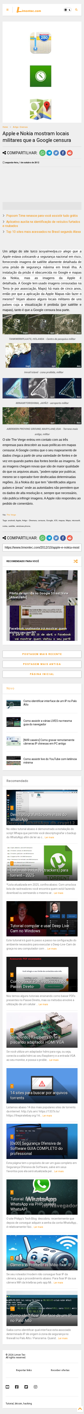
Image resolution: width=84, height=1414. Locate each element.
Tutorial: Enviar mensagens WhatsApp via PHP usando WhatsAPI (33, 1204)
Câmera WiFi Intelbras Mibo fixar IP (40, 1265)
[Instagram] (35, 1387)
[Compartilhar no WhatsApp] (42, 155)
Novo (10, 688)
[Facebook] (17, 1387)
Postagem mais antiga (42, 664)
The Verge (11, 515)
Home (5, 127)
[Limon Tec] (29, 11)
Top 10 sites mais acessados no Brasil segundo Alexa (43, 232)
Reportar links (24, 1370)
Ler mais (49, 837)
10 (12, 1308)
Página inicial (42, 674)
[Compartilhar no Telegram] (49, 155)
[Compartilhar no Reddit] (70, 155)
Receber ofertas (60, 1370)
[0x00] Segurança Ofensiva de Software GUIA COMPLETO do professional (36, 1148)
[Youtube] (7, 1387)
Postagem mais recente (42, 654)
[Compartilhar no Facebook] (63, 155)
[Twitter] (26, 1387)
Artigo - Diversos (20, 127)
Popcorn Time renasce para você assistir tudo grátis (42, 216)
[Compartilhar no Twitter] (56, 155)
